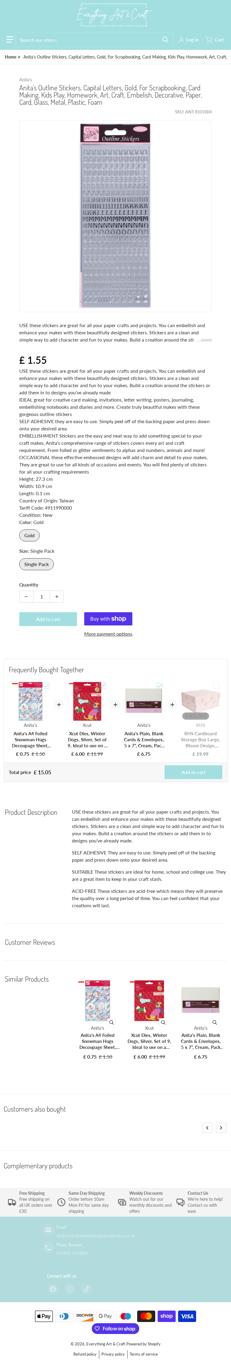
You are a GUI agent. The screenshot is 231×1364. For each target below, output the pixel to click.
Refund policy (85, 1354)
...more (204, 339)
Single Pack (36, 564)
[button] (10, 40)
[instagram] (70, 1289)
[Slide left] (207, 1128)
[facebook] (53, 1289)
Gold (29, 535)
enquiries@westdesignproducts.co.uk (96, 1235)
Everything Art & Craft (105, 1343)
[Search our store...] (165, 39)
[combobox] (94, 39)
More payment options (108, 634)
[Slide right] (221, 1128)
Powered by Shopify (143, 1343)
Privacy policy (113, 1354)
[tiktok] (87, 1289)
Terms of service (144, 1354)
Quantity (28, 584)
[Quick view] (111, 1022)
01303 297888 (72, 1253)
